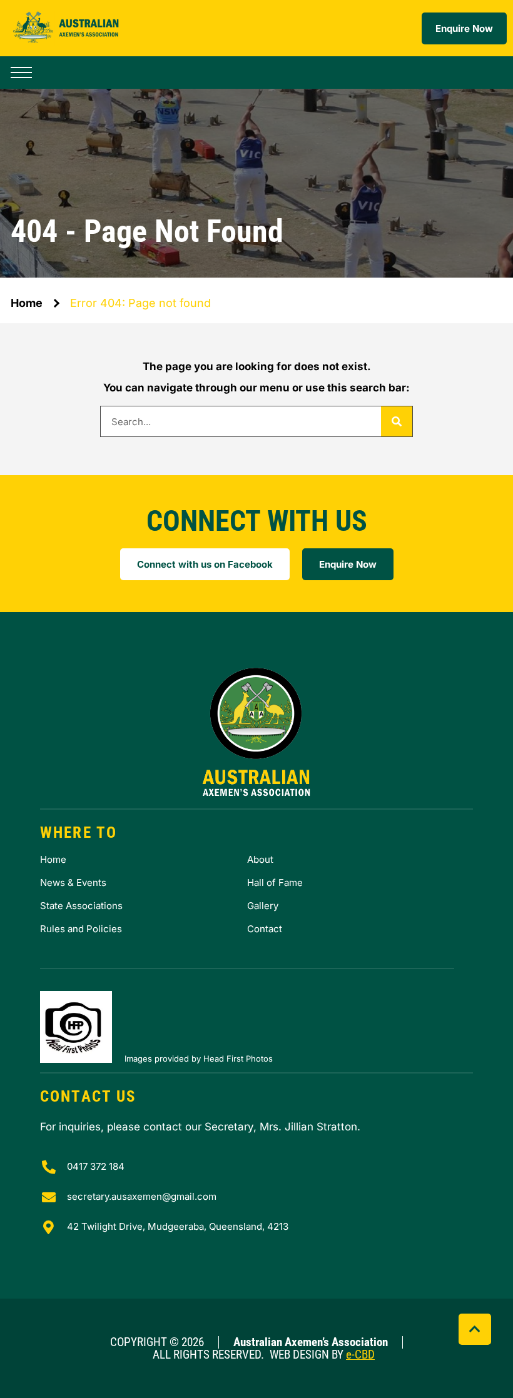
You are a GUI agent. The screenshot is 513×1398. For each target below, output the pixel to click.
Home (27, 302)
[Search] (396, 421)
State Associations (81, 906)
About (260, 859)
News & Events (73, 882)
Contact (264, 929)
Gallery (262, 906)
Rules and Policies (81, 929)
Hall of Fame (275, 882)
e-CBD (360, 1354)
